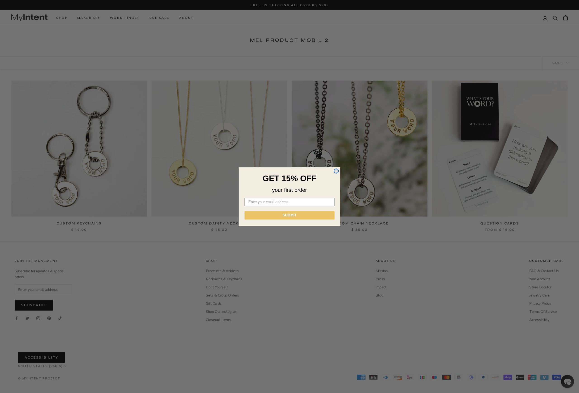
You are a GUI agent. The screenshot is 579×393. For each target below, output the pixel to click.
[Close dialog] (336, 171)
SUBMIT (289, 215)
